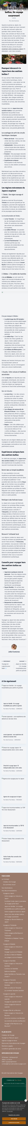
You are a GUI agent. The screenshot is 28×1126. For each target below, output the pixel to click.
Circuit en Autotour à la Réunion (14, 1018)
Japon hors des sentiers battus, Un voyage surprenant (14, 915)
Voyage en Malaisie (9, 944)
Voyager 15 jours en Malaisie (13, 952)
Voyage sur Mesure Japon (10, 1038)
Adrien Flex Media (10, 708)
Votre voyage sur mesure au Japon (13, 897)
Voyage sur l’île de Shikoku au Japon (13, 921)
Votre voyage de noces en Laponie (12, 1006)
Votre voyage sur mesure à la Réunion (13, 1014)
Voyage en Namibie (9, 961)
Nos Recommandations (9, 890)
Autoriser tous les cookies (14, 1122)
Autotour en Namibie (11, 968)
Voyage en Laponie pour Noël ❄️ (6, 665)
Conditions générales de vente (11, 1048)
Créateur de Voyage (9, 882)
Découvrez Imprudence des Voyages (13, 1043)
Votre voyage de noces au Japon (14, 911)
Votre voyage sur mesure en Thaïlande (13, 929)
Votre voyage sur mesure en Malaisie (13, 948)
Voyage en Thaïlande (9, 925)
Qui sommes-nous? (9, 884)
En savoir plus (10, 1111)
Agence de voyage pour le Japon (12, 797)
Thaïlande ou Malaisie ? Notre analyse (13, 939)
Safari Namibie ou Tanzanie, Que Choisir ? (14, 975)
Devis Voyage (13, 4)
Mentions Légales (7, 1046)
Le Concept (5, 879)
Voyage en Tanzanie (9, 980)
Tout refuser (14, 1118)
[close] (26, 1100)
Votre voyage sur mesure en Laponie (13, 998)
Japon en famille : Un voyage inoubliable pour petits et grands (21, 666)
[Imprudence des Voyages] (5, 4)
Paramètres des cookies (14, 1115)
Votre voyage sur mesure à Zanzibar (13, 984)
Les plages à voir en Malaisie (13, 957)
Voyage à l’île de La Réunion (12, 1010)
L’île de (7, 277)
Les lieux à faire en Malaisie (13, 954)
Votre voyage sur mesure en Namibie (13, 965)
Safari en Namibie (10, 971)
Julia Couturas (15, 21)
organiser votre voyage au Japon (12, 49)
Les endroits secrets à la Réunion (14, 1021)
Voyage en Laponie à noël (12, 1002)
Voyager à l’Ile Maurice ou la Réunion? (13, 1025)
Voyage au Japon (8, 893)
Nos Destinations (7, 888)
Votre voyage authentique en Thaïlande (13, 934)
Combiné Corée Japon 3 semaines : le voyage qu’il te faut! (15, 902)
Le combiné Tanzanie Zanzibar (14, 990)
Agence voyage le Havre (9, 1040)
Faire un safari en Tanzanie (12, 988)
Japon (14, 18)
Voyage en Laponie (9, 994)
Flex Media (17, 1080)
